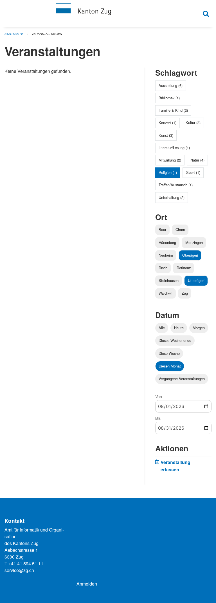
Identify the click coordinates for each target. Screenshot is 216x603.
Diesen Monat (170, 366)
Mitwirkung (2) (170, 160)
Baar (162, 229)
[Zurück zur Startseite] (108, 13)
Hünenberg (167, 242)
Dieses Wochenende (175, 340)
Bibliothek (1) (169, 97)
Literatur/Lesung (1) (174, 147)
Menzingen (194, 242)
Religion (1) (168, 172)
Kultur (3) (193, 122)
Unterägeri (196, 280)
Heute (179, 327)
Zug (185, 293)
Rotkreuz (184, 267)
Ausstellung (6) (171, 85)
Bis (158, 418)
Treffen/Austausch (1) (176, 184)
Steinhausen (169, 280)
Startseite (13, 34)
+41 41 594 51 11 (25, 563)
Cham (180, 229)
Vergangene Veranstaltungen (182, 378)
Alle (162, 327)
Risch (163, 267)
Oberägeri (190, 255)
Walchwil (165, 293)
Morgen (199, 327)
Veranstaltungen (47, 34)
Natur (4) (197, 160)
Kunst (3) (166, 135)
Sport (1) (193, 172)
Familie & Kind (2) (173, 110)
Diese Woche (169, 353)
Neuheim (166, 255)
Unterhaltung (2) (171, 197)
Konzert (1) (167, 122)
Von (158, 396)
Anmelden (86, 583)
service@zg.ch (19, 570)
